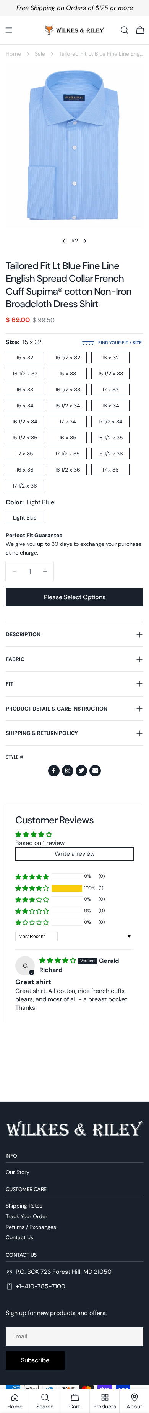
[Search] (124, 30)
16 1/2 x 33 (67, 389)
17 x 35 (25, 453)
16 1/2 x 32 (25, 373)
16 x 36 (25, 469)
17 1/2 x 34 (110, 421)
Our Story (17, 1172)
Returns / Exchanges (31, 1227)
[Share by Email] (95, 770)
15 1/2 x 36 (110, 453)
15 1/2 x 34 (67, 405)
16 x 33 (24, 389)
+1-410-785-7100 (40, 1286)
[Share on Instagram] (67, 770)
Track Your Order (26, 1216)
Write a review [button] (75, 854)
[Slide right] (85, 241)
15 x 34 (25, 405)
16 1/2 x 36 (67, 469)
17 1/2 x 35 (67, 453)
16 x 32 (110, 357)
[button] (32, 888)
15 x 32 (24, 357)
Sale (40, 53)
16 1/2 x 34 (24, 421)
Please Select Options (74, 597)
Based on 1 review (40, 843)
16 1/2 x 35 (110, 437)
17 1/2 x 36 (25, 485)
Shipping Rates (24, 1205)
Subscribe (35, 1360)
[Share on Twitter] (81, 770)
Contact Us (19, 1237)
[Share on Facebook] (54, 770)
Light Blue (25, 517)
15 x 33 (67, 373)
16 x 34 (110, 405)
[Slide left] (64, 241)
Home (13, 53)
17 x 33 (110, 389)
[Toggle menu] (8, 30)
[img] (58, 960)
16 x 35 (67, 437)
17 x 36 (110, 469)
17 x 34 (68, 421)
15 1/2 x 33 (110, 373)
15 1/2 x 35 (24, 437)
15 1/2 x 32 (67, 357)
